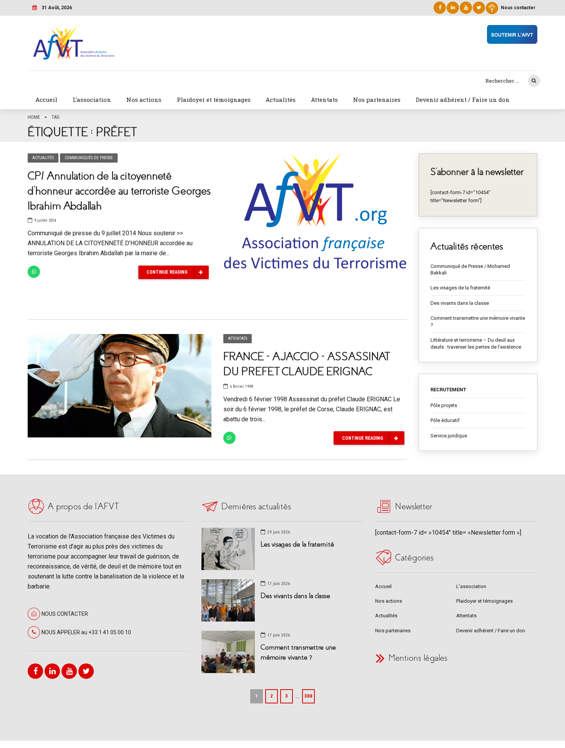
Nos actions (143, 99)
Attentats (324, 99)
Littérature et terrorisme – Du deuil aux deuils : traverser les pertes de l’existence (475, 343)
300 (308, 696)
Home (34, 117)
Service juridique (448, 436)
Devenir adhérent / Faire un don (463, 99)
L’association (92, 99)
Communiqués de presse (89, 157)
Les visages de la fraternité (460, 288)
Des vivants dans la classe (459, 303)
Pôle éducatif (445, 420)
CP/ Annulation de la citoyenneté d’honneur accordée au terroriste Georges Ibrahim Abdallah (119, 191)
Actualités (281, 99)
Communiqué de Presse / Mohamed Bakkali (470, 269)
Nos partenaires (376, 99)
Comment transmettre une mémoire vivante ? (477, 321)
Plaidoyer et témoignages (214, 99)
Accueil (46, 99)
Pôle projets (443, 405)
